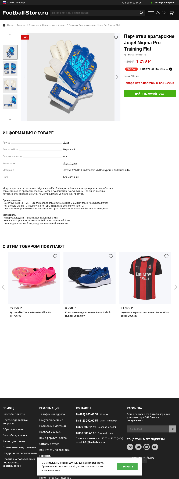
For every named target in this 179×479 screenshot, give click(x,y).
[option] (10, 52)
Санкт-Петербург (17, 2)
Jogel (66, 142)
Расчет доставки (14, 441)
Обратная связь (13, 429)
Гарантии (45, 455)
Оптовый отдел (49, 444)
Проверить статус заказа (19, 447)
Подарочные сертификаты (20, 453)
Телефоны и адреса (52, 414)
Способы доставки (15, 435)
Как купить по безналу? (54, 450)
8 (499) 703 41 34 (87, 414)
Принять (127, 466)
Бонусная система (51, 420)
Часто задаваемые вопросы (15, 421)
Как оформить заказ (53, 438)
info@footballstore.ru (94, 442)
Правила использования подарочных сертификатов (19, 462)
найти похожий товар (150, 93)
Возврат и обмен (50, 432)
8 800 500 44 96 (133, 2)
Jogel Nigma (70, 163)
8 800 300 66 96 (86, 433)
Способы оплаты (14, 414)
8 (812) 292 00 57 (87, 420)
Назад (10, 25)
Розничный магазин (52, 426)
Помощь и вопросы (164, 2)
